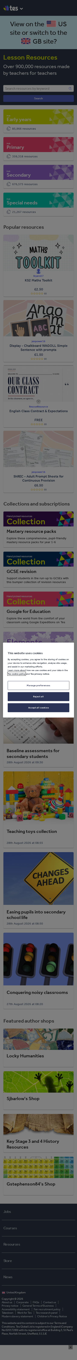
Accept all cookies (38, 707)
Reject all (38, 696)
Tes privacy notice (39, 673)
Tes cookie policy (16, 673)
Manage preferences (38, 685)
